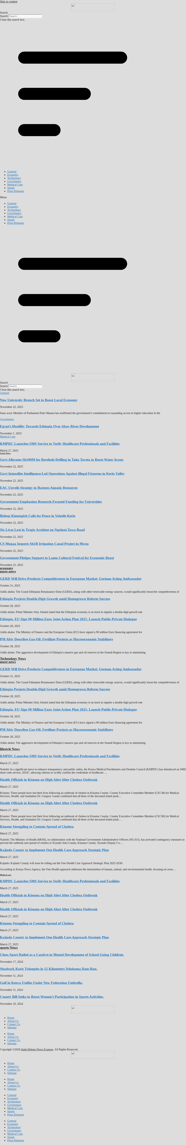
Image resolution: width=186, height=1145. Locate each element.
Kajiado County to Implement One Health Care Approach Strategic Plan (54, 850)
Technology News (13, 658)
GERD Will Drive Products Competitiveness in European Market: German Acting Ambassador (70, 579)
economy (6, 568)
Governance (14, 181)
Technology (14, 178)
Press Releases (15, 191)
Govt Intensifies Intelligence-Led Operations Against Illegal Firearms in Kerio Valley (62, 473)
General (11, 171)
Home (10, 1017)
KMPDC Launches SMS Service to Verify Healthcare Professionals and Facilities (60, 444)
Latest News (5, 453)
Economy (12, 174)
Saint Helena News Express (36, 1049)
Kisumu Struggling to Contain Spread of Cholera (37, 826)
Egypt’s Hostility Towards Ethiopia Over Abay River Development (49, 426)
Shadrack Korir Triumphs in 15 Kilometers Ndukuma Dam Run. (48, 969)
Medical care (5, 875)
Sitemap (12, 1027)
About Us (13, 1021)
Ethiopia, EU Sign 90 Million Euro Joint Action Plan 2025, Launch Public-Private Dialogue (68, 619)
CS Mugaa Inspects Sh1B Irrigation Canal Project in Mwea (44, 544)
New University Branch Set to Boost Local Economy (39, 400)
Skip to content (8, 1)
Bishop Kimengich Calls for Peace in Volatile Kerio (37, 516)
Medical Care (15, 184)
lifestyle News (10, 749)
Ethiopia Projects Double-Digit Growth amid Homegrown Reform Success (55, 599)
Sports (11, 187)
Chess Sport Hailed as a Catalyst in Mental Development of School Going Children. (62, 955)
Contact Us (13, 1024)
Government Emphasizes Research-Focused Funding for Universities (51, 502)
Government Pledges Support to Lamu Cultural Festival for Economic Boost (57, 558)
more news (8, 571)
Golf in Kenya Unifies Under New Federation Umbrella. (41, 983)
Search (4, 16)
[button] (93, 12)
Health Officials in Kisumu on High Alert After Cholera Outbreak (49, 780)
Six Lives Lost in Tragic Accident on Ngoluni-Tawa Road (42, 530)
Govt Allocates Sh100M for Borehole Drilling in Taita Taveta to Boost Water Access (61, 460)
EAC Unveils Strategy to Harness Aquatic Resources (39, 488)
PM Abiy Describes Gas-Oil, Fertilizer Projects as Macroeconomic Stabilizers (56, 639)
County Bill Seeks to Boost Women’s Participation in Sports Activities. (52, 997)
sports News (9, 947)
